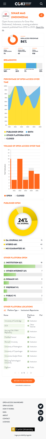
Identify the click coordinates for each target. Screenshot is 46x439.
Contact (6, 418)
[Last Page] (31, 373)
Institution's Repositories (30, 310)
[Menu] (4, 4)
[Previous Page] (19, 373)
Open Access (8, 405)
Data (4, 412)
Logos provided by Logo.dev (23, 435)
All (5, 310)
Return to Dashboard (23, 381)
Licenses (6, 422)
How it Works (8, 409)
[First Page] (15, 373)
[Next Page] (27, 373)
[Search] (41, 4)
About (5, 415)
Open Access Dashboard (13, 402)
